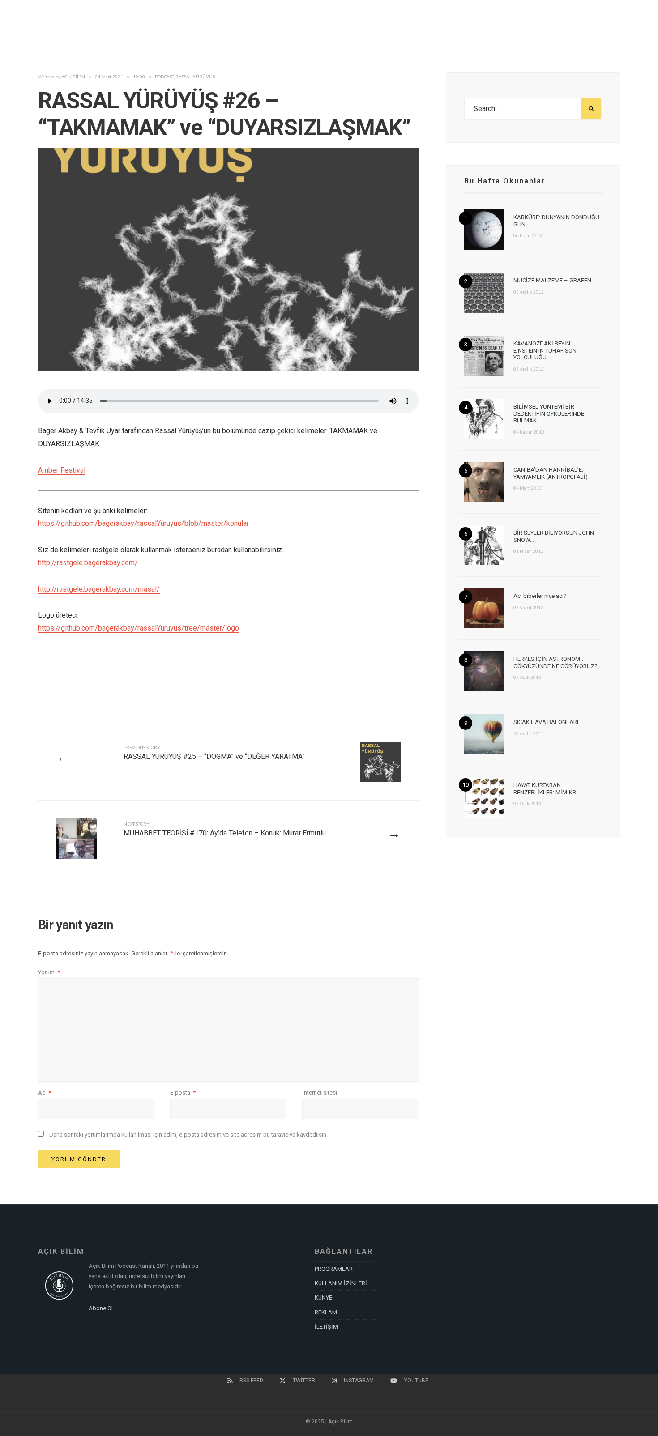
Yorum (49, 972)
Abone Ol (101, 1308)
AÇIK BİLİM (73, 76)
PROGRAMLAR (334, 1269)
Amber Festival (61, 470)
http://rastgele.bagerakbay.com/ (88, 562)
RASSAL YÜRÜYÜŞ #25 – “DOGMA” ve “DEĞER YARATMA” (214, 753)
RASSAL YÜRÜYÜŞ (195, 76)
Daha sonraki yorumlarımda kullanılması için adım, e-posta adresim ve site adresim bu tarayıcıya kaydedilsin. (188, 1134)
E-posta (183, 1092)
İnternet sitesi (319, 1092)
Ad (44, 1092)
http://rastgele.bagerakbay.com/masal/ (99, 589)
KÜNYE (323, 1297)
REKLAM (326, 1312)
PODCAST (164, 76)
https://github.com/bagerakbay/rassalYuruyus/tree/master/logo (138, 628)
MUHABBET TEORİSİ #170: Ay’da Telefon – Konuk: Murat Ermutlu (225, 829)
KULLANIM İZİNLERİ (341, 1283)
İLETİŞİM (326, 1326)
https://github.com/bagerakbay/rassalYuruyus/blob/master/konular (143, 523)
